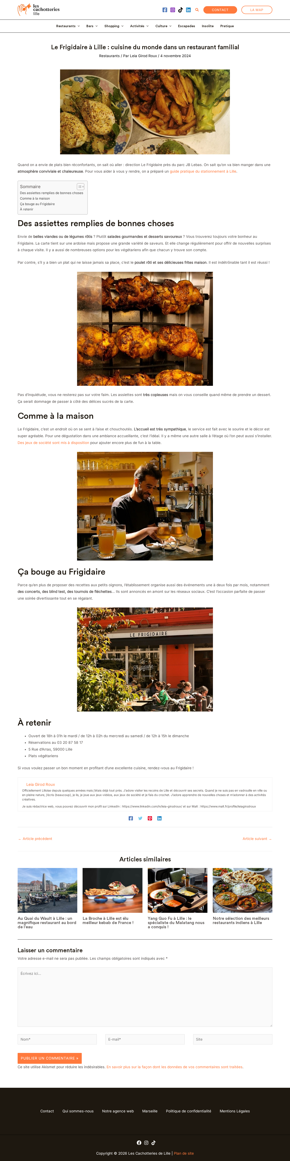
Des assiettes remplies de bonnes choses (51, 193)
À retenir (26, 209)
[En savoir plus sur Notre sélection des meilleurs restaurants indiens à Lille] (242, 890)
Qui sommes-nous (78, 1111)
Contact (47, 1111)
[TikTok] (180, 10)
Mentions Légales (235, 1111)
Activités (137, 26)
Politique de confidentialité (188, 1111)
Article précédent (35, 839)
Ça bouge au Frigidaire (37, 204)
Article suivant (257, 839)
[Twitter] (140, 818)
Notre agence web (118, 1111)
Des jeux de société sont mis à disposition (53, 443)
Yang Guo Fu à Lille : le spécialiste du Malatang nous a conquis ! (176, 922)
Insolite (208, 26)
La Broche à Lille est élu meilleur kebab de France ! (108, 920)
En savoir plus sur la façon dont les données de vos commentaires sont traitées (174, 1067)
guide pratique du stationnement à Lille (203, 171)
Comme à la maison (35, 198)
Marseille (150, 1111)
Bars (89, 26)
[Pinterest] (150, 818)
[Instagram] (172, 10)
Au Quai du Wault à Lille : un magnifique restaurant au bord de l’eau (47, 922)
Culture (161, 26)
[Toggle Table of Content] (78, 186)
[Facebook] (165, 10)
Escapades (186, 26)
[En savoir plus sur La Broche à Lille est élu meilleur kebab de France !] (112, 890)
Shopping (111, 26)
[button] (197, 10)
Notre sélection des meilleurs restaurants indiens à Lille (241, 920)
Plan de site (184, 1153)
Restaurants (66, 26)
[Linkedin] (188, 10)
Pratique (227, 26)
